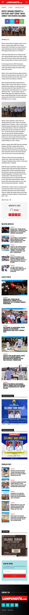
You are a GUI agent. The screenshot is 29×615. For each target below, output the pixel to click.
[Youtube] (19, 214)
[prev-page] (3, 525)
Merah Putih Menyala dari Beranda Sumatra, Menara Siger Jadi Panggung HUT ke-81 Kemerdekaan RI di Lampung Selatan (18, 259)
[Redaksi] (12, 210)
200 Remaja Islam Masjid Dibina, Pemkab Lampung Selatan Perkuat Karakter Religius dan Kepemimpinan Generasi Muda (18, 484)
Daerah (10, 7)
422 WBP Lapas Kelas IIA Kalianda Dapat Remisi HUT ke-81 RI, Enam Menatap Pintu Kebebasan (18, 269)
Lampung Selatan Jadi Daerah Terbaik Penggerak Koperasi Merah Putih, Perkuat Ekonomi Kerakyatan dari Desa (18, 473)
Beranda (4, 7)
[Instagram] (13, 214)
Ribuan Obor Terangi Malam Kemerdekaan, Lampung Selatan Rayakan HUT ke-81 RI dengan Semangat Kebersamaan (18, 231)
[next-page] (5, 525)
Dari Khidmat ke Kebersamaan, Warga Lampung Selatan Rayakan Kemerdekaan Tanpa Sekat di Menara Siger (18, 240)
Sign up (14, 575)
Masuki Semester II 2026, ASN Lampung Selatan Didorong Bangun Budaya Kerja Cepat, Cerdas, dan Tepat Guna (18, 507)
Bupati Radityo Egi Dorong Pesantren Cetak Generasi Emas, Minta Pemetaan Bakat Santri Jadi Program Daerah (18, 518)
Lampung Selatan (19, 7)
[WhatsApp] (21, 21)
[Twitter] (12, 21)
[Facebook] (7, 21)
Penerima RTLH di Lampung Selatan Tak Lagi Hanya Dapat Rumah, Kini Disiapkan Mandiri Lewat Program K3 (18, 495)
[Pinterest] (17, 21)
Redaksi (16, 210)
